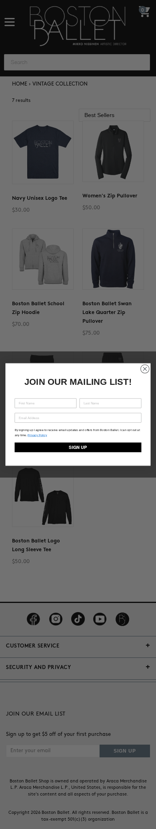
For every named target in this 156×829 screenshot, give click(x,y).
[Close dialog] (145, 369)
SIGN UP (78, 447)
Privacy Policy (37, 435)
